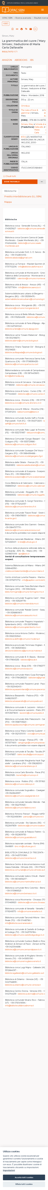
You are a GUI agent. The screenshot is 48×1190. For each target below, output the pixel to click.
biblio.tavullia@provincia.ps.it (31, 754)
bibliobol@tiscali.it (29, 659)
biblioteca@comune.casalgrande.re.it (22, 796)
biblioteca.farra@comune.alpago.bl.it (22, 329)
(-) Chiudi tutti (9, 176)
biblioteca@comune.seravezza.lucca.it (22, 530)
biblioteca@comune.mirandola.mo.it (22, 603)
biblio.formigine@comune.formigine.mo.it (24, 592)
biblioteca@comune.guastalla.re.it (20, 837)
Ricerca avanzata (23, 18)
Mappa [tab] (8, 202)
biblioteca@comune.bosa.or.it (19, 668)
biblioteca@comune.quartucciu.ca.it (21, 364)
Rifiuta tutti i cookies (24, 1184)
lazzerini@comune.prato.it (32, 713)
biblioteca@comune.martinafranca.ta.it (23, 881)
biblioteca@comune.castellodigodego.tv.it (24, 935)
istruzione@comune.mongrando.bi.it (22, 308)
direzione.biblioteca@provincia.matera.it (23, 651)
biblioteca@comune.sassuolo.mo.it (21, 615)
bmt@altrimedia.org (14, 376)
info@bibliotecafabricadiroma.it (19, 1005)
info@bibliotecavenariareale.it (18, 923)
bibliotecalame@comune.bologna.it (21, 340)
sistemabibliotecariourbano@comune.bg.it (25, 299)
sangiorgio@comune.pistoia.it (32, 742)
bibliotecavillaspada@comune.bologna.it (23, 352)
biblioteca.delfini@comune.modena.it (22, 639)
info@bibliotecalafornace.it (30, 266)
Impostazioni (9, 1170)
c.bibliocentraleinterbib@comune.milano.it (24, 571)
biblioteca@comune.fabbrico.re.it (20, 807)
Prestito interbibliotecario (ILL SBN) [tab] (23, 196)
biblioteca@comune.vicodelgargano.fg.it (24, 456)
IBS (32, 60)
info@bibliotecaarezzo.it (29, 287)
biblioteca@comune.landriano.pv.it (21, 766)
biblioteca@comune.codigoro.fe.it (20, 444)
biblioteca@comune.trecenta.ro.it (20, 858)
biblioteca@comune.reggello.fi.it (33, 495)
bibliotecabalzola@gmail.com (18, 258)
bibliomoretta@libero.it (28, 412)
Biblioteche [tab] (10, 191)
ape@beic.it (24, 554)
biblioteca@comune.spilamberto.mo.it (23, 627)
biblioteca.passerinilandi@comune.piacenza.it (26, 689)
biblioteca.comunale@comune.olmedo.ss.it (25, 870)
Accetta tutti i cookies (24, 1177)
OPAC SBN (7, 18)
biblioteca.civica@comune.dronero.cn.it (23, 403)
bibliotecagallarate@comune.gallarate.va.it (24, 973)
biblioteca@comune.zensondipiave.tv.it (23, 949)
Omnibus (25, 106)
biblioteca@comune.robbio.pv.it (19, 784)
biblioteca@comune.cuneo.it (31, 394)
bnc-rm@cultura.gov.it (25, 846)
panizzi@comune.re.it (33, 816)
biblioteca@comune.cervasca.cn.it (32, 385)
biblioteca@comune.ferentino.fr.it (20, 506)
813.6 (23, 137)
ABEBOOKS (21, 60)
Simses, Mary (27, 124)
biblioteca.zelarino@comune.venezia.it (23, 985)
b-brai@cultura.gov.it (27, 542)
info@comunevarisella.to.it (30, 911)
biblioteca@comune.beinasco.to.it (21, 893)
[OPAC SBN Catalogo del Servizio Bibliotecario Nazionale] (5, 10)
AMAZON (7, 60)
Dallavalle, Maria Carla (38, 130)
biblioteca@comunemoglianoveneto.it (23, 961)
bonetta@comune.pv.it (27, 775)
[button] (17, 29)
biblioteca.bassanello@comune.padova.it (24, 701)
